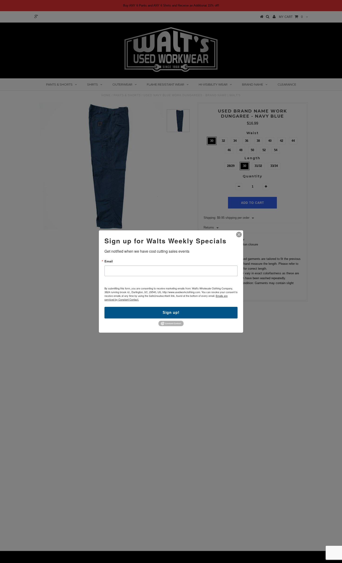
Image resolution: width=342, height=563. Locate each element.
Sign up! (171, 313)
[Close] (239, 234)
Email (108, 261)
